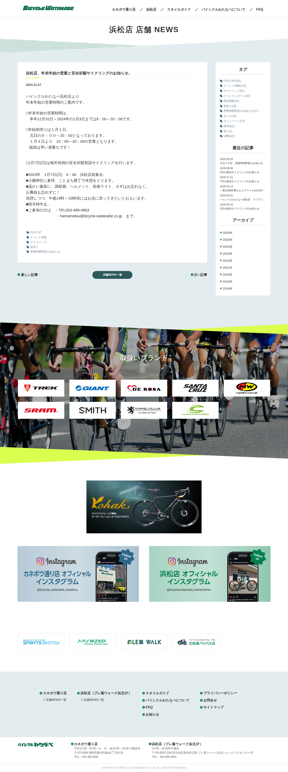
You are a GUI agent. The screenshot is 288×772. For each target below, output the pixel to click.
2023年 (228, 253)
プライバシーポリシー (220, 693)
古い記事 (200, 274)
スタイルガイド (157, 693)
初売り (229, 106)
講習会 (229, 126)
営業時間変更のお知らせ (240, 110)
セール (229, 116)
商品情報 (231, 101)
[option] (41, 402)
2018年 (228, 288)
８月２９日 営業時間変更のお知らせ (241, 163)
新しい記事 (29, 274)
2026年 (228, 232)
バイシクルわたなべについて (168, 700)
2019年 (228, 281)
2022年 (228, 260)
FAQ (149, 707)
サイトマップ (213, 707)
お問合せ (210, 700)
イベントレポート (236, 95)
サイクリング (234, 90)
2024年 (228, 246)
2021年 (228, 267)
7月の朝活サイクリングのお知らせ (241, 181)
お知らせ (152, 714)
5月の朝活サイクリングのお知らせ (239, 208)
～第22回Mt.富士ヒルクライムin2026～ (242, 190)
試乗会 (229, 136)
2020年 (228, 274)
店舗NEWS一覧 (112, 274)
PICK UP (232, 80)
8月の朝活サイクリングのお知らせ (239, 172)
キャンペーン (234, 121)
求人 (227, 131)
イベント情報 (234, 85)
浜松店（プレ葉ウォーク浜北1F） (106, 693)
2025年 (228, 239)
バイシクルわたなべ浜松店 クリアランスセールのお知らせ (243, 199)
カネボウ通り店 (55, 693)
